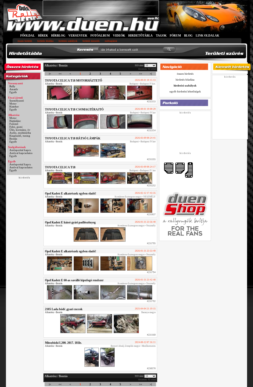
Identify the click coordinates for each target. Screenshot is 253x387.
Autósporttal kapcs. (20, 150)
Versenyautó (15, 83)
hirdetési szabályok (68, 41)
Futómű (13, 123)
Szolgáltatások (17, 147)
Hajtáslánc (15, 120)
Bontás (13, 138)
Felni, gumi (15, 126)
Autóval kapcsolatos (20, 152)
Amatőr (13, 89)
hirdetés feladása (45, 41)
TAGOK (161, 35)
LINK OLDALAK (207, 35)
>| (151, 73)
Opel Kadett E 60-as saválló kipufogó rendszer (74, 280)
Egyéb (13, 92)
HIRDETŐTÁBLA (140, 35)
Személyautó (16, 100)
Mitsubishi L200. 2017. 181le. (63, 342)
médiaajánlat (111, 41)
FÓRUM (175, 35)
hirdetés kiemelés (91, 41)
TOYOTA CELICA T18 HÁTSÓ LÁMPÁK (72, 138)
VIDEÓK (119, 35)
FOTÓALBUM (100, 35)
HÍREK (43, 35)
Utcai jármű (15, 97)
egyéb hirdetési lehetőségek (185, 91)
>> (140, 73)
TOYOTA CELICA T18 (60, 167)
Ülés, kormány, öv (19, 129)
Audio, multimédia (20, 132)
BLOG (188, 35)
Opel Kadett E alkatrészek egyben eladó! (70, 193)
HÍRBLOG (58, 35)
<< (60, 73)
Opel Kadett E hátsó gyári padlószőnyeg (70, 222)
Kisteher (14, 106)
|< (50, 73)
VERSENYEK (77, 35)
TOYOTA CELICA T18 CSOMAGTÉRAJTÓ (74, 109)
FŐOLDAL (27, 35)
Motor (13, 103)
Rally (12, 86)
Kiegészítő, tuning (19, 135)
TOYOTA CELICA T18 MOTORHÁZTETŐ (73, 80)
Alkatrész (14, 114)
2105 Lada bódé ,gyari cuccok (64, 309)
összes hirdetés (25, 41)
